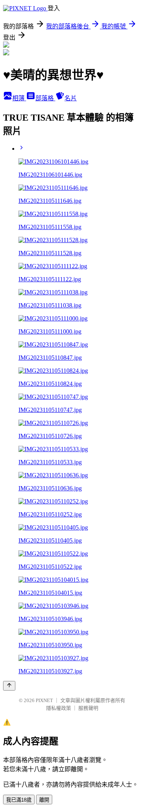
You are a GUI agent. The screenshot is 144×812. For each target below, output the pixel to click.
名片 (71, 98)
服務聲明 (88, 708)
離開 (44, 800)
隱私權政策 (58, 708)
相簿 (19, 98)
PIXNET (44, 700)
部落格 (45, 98)
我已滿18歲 (18, 800)
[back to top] (9, 686)
